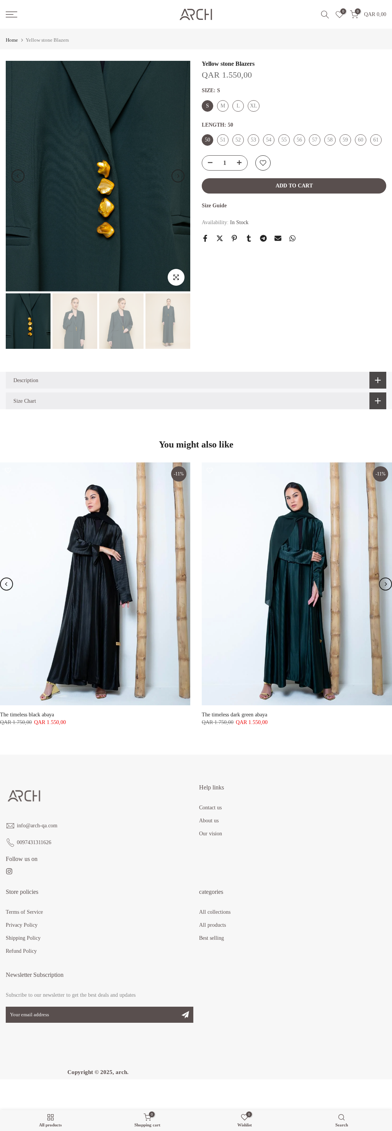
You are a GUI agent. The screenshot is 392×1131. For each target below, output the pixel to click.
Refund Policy (21, 951)
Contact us (210, 807)
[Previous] (17, 175)
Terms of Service (24, 912)
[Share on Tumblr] (248, 238)
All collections (214, 912)
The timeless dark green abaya (234, 715)
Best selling (211, 938)
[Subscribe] (185, 1014)
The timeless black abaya (27, 715)
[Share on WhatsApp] (292, 238)
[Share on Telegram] (263, 238)
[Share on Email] (277, 238)
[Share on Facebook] (205, 238)
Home (12, 39)
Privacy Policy (22, 925)
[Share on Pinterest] (234, 238)
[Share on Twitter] (219, 238)
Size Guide (214, 205)
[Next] (178, 175)
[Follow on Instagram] (9, 871)
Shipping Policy (23, 938)
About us (209, 820)
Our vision (210, 833)
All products (212, 925)
